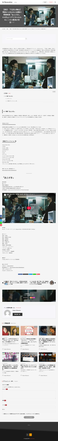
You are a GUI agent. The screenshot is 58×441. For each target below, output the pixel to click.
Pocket (38, 274)
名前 (3, 400)
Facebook (20, 274)
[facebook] (1, 216)
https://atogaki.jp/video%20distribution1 (9, 170)
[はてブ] (1, 221)
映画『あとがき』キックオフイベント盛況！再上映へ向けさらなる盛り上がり (29, 367)
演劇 (36, 326)
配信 (18, 326)
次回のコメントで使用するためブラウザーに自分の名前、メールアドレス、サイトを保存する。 (22, 413)
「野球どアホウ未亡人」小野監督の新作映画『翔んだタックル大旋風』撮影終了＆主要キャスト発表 (18, 283)
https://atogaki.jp (10, 265)
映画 (54, 326)
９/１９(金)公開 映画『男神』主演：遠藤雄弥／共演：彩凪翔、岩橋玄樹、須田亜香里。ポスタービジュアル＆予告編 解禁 (39, 283)
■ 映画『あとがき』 (8, 96)
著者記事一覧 (17, 314)
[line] (1, 223)
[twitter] (1, 218)
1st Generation (7, 2)
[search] (26, 39)
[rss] (30, 434)
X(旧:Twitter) (26, 274)
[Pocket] (1, 225)
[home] (27, 434)
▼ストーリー (9, 98)
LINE (35, 274)
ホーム (16, 2)
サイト (3, 409)
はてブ (31, 274)
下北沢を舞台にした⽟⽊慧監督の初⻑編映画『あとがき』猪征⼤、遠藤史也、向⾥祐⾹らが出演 (47, 367)
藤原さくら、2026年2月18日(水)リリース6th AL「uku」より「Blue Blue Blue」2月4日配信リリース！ (10, 340)
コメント (4, 389)
